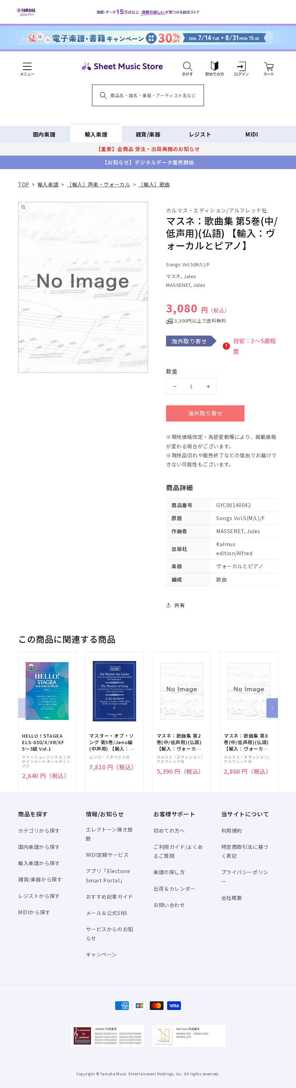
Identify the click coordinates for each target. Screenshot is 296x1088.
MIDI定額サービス (107, 854)
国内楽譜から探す (39, 846)
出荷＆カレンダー (174, 888)
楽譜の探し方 (169, 872)
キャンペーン (101, 954)
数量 (172, 371)
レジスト (200, 134)
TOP (23, 184)
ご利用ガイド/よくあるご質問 (178, 851)
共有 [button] (179, 605)
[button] (187, 66)
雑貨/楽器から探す (40, 879)
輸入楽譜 (96, 134)
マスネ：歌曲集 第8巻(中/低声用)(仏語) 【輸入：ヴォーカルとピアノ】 (246, 742)
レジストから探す (39, 895)
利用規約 (231, 830)
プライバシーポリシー (245, 876)
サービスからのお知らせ (109, 933)
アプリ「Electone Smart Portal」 (108, 875)
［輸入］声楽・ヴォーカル (98, 184)
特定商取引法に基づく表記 (245, 851)
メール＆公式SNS (106, 912)
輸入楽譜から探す (39, 863)
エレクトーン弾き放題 (109, 834)
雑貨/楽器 (148, 134)
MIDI (251, 134)
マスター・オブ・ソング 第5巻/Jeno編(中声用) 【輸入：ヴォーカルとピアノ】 (112, 742)
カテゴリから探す (39, 830)
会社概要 (231, 897)
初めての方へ (169, 830)
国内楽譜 (44, 134)
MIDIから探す (34, 912)
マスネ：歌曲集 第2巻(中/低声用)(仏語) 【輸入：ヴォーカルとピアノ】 (179, 742)
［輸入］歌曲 (154, 184)
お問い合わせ (169, 904)
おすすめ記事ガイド (109, 896)
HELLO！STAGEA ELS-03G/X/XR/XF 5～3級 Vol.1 (43, 742)
